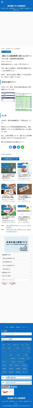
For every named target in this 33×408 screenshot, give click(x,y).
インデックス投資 (25, 348)
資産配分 (25, 368)
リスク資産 (24, 355)
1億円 (3, 344)
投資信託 (4, 365)
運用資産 (11, 372)
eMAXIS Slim (15, 344)
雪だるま (25, 372)
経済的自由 (24, 365)
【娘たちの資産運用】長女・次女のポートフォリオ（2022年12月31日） (24, 218)
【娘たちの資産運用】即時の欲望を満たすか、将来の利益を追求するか (8, 176)
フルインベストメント (14, 351)
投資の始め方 (21, 361)
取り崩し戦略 (21, 358)
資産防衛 (4, 372)
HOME (6, 327)
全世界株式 (12, 358)
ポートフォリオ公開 (7, 355)
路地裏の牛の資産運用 (16, 6)
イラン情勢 (16, 348)
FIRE (22, 344)
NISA (3, 348)
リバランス (5, 358)
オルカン (4, 351)
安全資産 (13, 361)
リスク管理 (17, 355)
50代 (9, 344)
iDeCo (27, 344)
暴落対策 (17, 365)
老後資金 (4, 368)
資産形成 (11, 368)
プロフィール (25, 327)
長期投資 (18, 372)
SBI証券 (9, 348)
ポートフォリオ (25, 351)
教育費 (10, 365)
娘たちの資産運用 (7, 154)
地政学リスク (5, 361)
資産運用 (12, 327)
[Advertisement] (16, 28)
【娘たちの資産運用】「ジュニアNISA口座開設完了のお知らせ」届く (24, 197)
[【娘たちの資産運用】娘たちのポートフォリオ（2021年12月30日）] (18, 147)
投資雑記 (18, 327)
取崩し (28, 358)
